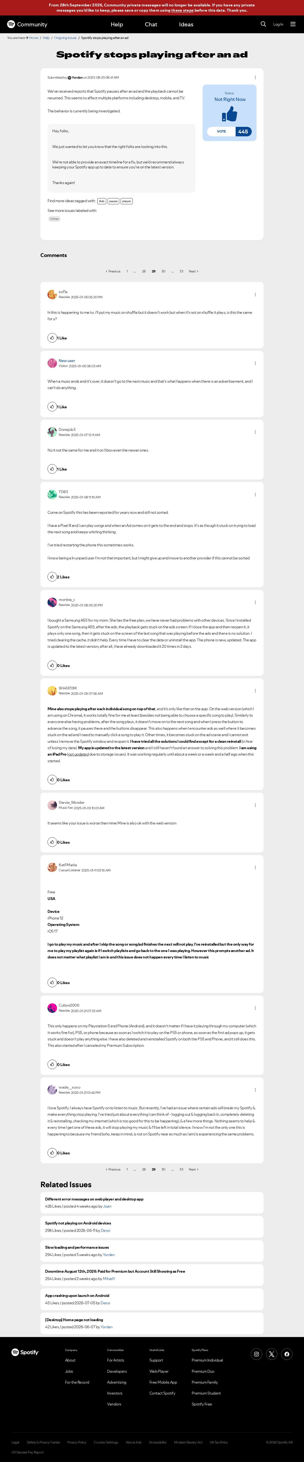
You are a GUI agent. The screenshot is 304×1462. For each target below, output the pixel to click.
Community (32, 24)
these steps (182, 10)
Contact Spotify (162, 1393)
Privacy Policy (76, 1442)
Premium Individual (207, 1360)
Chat (151, 24)
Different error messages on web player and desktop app (94, 1199)
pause (113, 201)
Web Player (159, 1371)
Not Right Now (230, 99)
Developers (117, 1371)
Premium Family (205, 1382)
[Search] (263, 24)
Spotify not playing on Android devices (78, 1223)
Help (117, 24)
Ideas (186, 24)
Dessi (105, 1230)
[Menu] (293, 24)
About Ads (134, 1442)
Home (33, 37)
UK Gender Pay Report (27, 1452)
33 (181, 271)
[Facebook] (287, 1354)
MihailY (109, 1278)
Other (54, 218)
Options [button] (255, 77)
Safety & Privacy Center (43, 1442)
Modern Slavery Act (188, 1442)
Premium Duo (203, 1371)
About (70, 1360)
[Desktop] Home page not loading (74, 1319)
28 (144, 271)
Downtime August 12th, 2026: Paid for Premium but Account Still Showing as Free (115, 1271)
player (126, 201)
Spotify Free (202, 1404)
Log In (278, 24)
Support (156, 1360)
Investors (115, 1393)
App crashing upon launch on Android (77, 1295)
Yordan (108, 1254)
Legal (15, 1442)
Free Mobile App (163, 1382)
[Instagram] (256, 1354)
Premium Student (206, 1393)
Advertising (116, 1382)
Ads (101, 201)
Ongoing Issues (65, 37)
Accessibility (158, 1442)
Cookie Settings (106, 1442)
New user (67, 360)
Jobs (69, 1371)
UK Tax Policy (219, 1442)
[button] (221, 131)
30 (163, 271)
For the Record (77, 1382)
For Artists (115, 1360)
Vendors (114, 1404)
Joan (107, 1206)
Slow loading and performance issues (77, 1247)
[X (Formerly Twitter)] (271, 1354)
